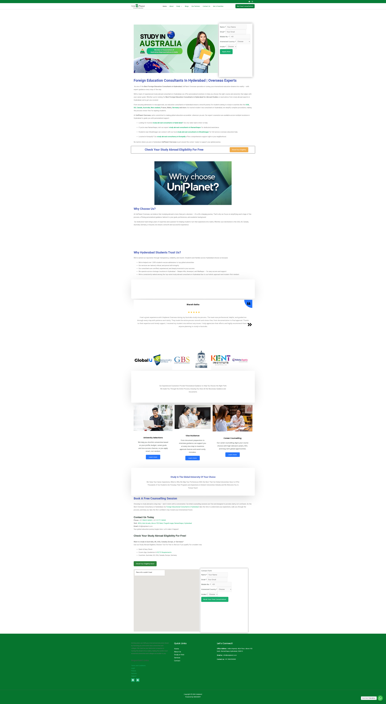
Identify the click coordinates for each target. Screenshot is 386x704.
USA (247, 105)
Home (165, 6)
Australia (146, 108)
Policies (133, 671)
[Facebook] (249, 1)
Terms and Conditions (138, 665)
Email (222, 32)
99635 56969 (147, 520)
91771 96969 (161, 520)
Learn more (153, 457)
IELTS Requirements (164, 552)
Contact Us (206, 6)
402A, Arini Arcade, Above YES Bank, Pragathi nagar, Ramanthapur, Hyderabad (165, 523)
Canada (139, 108)
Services (177, 658)
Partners (134, 673)
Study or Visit (179, 654)
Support (133, 676)
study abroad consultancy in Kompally (171, 137)
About (171, 6)
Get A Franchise (218, 6)
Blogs (187, 6)
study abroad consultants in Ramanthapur (185, 127)
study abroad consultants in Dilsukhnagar (193, 132)
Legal (133, 668)
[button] (245, 6)
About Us (177, 652)
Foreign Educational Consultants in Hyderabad (182, 507)
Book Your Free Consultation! (214, 599)
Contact (177, 661)
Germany (175, 108)
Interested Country (228, 41)
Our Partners (195, 6)
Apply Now (226, 52)
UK (135, 108)
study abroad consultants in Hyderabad (167, 123)
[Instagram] (252, 1)
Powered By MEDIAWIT (193, 697)
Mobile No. (224, 37)
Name (223, 27)
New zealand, (156, 108)
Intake (223, 46)
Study (178, 6)
